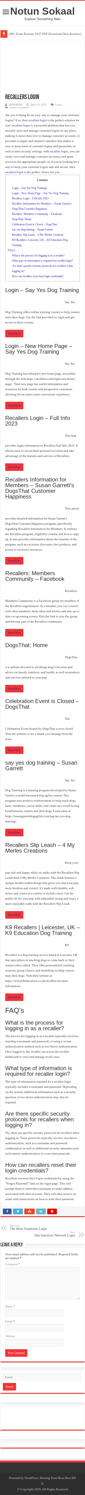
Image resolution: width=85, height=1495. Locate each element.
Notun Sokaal (42, 11)
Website (10, 1336)
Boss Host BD (67, 1478)
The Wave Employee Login (28, 1227)
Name (10, 1306)
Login (58, 104)
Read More (14, 333)
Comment (12, 1264)
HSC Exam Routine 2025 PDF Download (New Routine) (45, 34)
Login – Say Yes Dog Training (29, 188)
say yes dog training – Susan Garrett (32, 229)
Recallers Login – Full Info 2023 (30, 198)
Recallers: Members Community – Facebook (37, 214)
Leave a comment (19, 107)
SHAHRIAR (15, 104)
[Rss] (42, 1484)
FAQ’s (11, 250)
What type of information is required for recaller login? (42, 260)
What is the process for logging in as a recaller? (38, 255)
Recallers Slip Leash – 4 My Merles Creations (38, 234)
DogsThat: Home (21, 219)
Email (10, 1321)
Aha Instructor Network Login (54, 1234)
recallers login (38, 120)
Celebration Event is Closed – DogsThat (34, 224)
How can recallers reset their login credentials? (38, 276)
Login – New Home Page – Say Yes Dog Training (40, 193)
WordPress (31, 1478)
